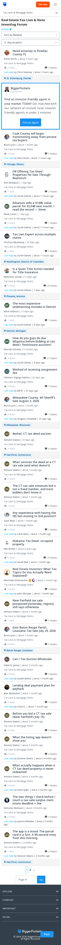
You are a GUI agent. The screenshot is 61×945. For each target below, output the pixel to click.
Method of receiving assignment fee (35, 371)
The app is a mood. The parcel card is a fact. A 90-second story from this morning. (34, 834)
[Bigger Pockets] (4, 4)
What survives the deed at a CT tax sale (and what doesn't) (34, 463)
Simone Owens (12, 439)
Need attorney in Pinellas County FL (30, 52)
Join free (42, 4)
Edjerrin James (12, 665)
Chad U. (21, 706)
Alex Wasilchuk (12, 693)
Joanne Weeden (25, 821)
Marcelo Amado (12, 349)
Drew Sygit (23, 789)
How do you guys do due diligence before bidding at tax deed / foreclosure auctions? (34, 341)
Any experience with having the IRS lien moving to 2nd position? (34, 514)
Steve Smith (10, 58)
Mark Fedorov (11, 311)
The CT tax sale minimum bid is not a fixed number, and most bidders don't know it (34, 489)
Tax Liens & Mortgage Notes (18, 63)
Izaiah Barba (24, 678)
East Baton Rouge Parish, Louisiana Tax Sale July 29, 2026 (34, 629)
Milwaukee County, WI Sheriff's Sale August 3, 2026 (34, 399)
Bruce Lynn (10, 144)
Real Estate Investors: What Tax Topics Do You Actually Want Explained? (35, 572)
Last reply (9, 72)
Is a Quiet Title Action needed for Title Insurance (33, 270)
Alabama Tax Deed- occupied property (33, 542)
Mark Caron (10, 214)
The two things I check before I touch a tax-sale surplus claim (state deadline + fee (34, 800)
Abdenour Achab (13, 276)
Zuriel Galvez (24, 195)
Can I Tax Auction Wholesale (32, 659)
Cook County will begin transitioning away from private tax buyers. (34, 137)
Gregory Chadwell (26, 418)
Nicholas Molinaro (14, 807)
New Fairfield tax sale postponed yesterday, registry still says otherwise (33, 603)
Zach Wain (9, 520)
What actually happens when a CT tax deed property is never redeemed (34, 768)
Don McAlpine (11, 182)
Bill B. (20, 390)
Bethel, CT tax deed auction (32, 433)
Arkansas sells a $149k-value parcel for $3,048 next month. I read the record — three (33, 206)
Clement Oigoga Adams (17, 377)
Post (47, 934)
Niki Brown (9, 548)
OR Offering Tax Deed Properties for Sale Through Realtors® (32, 174)
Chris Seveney (24, 72)
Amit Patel (23, 158)
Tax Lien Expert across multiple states (34, 235)
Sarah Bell (22, 562)
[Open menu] (55, 4)
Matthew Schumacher (16, 580)
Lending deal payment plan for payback (34, 687)
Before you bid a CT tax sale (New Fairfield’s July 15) (32, 715)
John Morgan (24, 593)
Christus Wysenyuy (14, 242)
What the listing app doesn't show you (32, 738)
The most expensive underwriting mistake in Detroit (34, 305)
